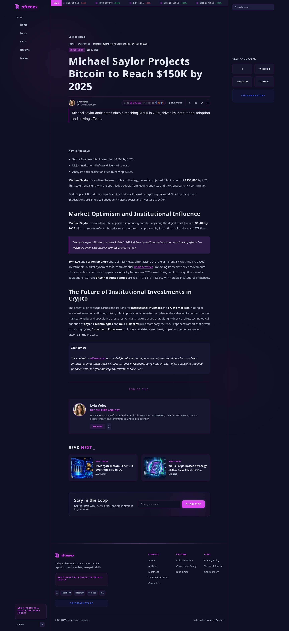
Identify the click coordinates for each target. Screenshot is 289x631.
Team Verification (158, 577)
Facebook (66, 592)
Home (71, 43)
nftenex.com (98, 358)
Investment (84, 43)
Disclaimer (182, 571)
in (196, 103)
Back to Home (77, 36)
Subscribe (193, 504)
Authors (152, 566)
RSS (102, 592)
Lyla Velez (82, 101)
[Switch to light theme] (42, 624)
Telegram (79, 592)
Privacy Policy (211, 560)
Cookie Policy (211, 571)
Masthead (154, 571)
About (151, 560)
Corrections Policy (186, 566)
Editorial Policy (184, 560)
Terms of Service (213, 566)
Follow (97, 426)
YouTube (92, 592)
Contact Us (154, 583)
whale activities (143, 267)
